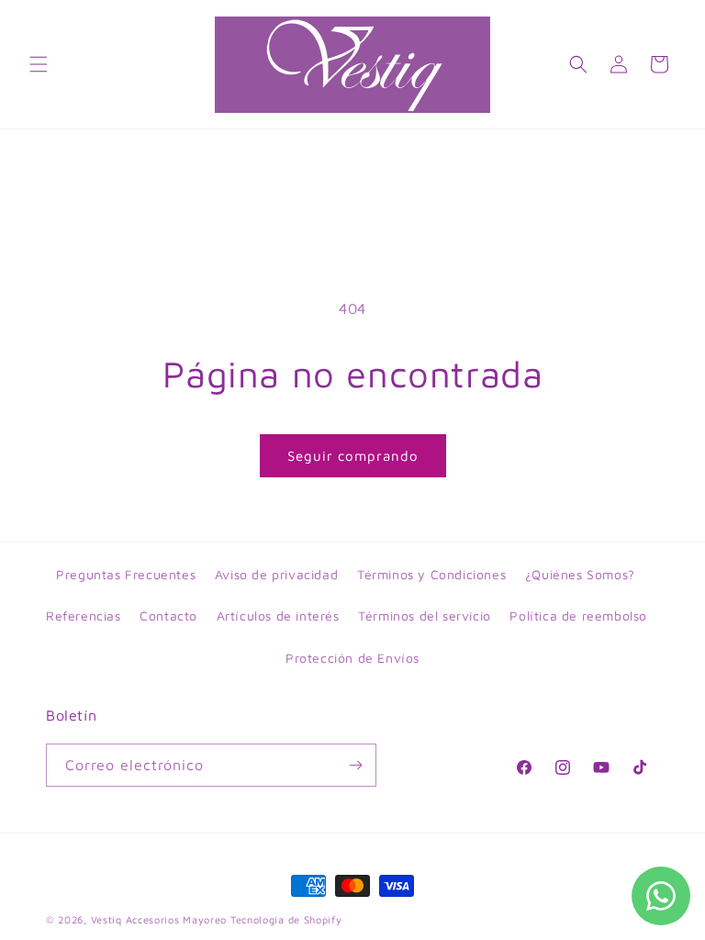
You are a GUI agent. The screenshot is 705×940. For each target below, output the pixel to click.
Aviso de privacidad (276, 574)
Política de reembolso (578, 615)
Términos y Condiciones (431, 574)
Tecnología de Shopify (286, 919)
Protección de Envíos (352, 658)
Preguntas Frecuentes (126, 574)
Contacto (168, 615)
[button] (38, 64)
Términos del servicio (424, 615)
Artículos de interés (278, 615)
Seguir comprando (353, 456)
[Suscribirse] (355, 765)
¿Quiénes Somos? (580, 574)
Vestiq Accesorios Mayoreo (159, 919)
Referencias (83, 615)
